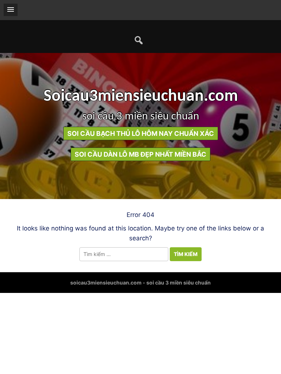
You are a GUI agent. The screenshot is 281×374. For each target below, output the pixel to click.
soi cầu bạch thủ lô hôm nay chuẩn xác (140, 133)
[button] (11, 10)
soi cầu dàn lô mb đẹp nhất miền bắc (140, 154)
